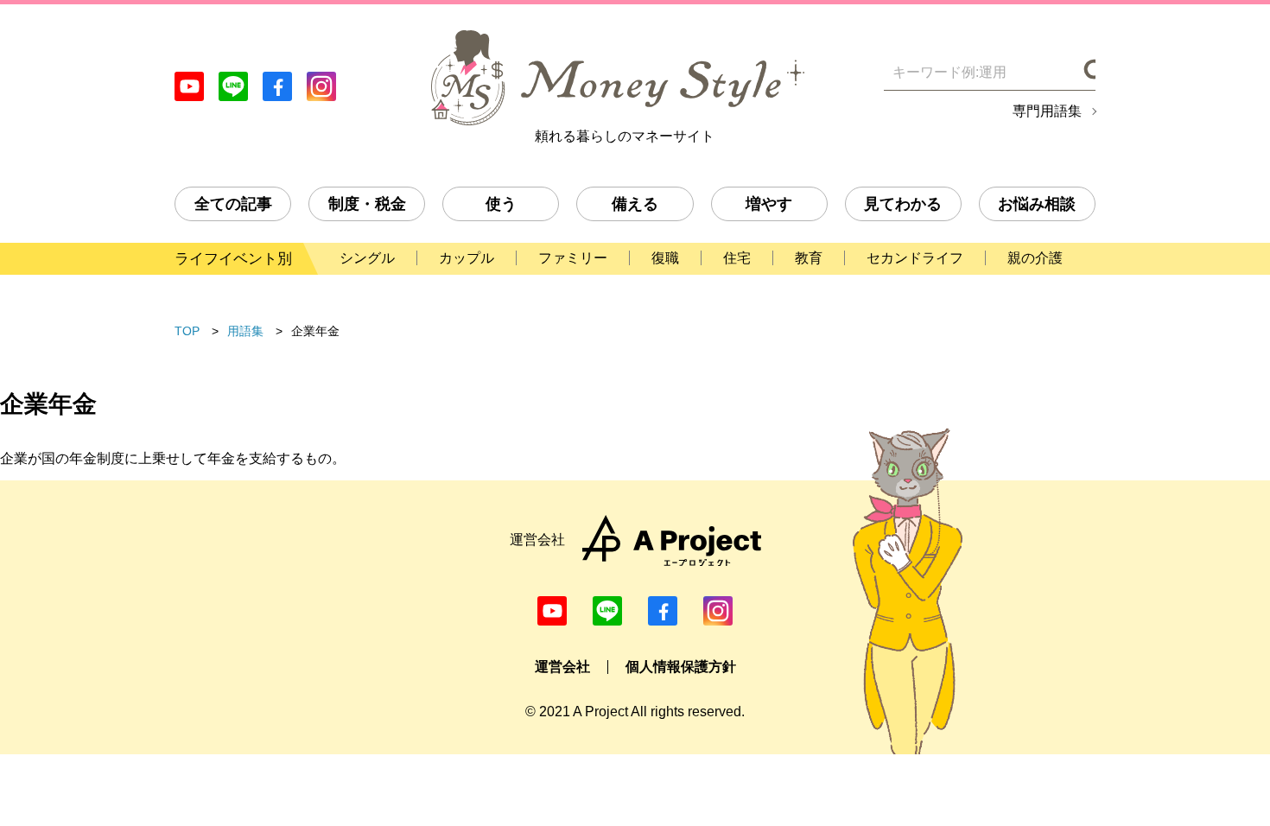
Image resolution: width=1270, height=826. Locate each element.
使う (501, 204)
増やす (769, 204)
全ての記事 (233, 204)
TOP (187, 331)
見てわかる (903, 204)
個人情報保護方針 (680, 666)
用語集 (245, 331)
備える (635, 204)
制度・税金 (367, 204)
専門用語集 (1047, 111)
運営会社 (562, 666)
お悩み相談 (1037, 204)
